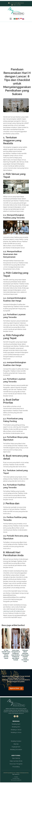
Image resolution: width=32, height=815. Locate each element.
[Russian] (23, 18)
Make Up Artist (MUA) (16, 761)
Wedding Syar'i (16, 724)
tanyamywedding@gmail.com (17, 2)
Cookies (16, 776)
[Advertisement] (16, 38)
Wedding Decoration (16, 749)
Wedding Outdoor (16, 741)
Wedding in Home (16, 732)
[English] (19, 18)
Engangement (16, 747)
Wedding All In (16, 727)
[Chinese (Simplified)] (17, 18)
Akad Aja (16, 744)
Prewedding (16, 766)
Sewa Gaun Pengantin (16, 764)
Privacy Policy (16, 778)
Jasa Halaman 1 (16, 774)
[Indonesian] (21, 18)
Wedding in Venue (16, 729)
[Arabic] (15, 18)
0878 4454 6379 (17, 4)
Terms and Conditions (16, 780)
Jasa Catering (16, 758)
